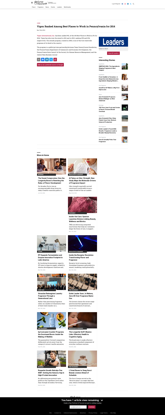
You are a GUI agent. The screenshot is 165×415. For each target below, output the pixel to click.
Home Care (41, 290)
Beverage (101, 105)
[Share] (43, 59)
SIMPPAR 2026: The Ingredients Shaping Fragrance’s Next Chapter (109, 68)
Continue (91, 407)
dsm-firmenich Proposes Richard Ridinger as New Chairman (107, 99)
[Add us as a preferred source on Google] (55, 59)
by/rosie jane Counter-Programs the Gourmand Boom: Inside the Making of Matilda (51, 334)
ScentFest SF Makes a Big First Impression (109, 88)
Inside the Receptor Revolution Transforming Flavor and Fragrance (81, 257)
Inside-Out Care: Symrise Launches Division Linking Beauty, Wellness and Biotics (82, 219)
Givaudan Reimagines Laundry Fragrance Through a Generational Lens (50, 295)
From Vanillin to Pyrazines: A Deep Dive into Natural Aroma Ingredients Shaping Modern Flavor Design (108, 79)
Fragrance (72, 213)
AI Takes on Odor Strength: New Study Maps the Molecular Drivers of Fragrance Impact (82, 180)
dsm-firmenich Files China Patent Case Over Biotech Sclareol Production (107, 120)
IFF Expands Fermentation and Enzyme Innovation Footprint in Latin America (50, 257)
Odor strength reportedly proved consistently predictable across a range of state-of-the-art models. (80, 188)
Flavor (100, 94)
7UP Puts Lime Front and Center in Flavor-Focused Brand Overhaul (109, 109)
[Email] (38, 59)
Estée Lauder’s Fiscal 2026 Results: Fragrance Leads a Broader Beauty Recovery (108, 131)
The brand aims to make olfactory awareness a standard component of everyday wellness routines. (81, 342)
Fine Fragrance (102, 85)
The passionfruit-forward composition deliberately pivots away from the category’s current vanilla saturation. (51, 342)
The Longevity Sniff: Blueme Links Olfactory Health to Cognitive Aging (80, 334)
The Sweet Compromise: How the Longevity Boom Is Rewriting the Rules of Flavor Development (51, 180)
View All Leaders (113, 53)
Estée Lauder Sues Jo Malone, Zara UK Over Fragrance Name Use (81, 295)
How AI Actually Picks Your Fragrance (107, 140)
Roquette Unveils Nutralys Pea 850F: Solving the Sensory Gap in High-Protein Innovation (51, 372)
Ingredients (101, 64)
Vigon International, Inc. (46, 36)
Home (38, 23)
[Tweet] (51, 59)
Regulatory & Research (76, 174)
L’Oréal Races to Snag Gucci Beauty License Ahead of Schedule (80, 372)
